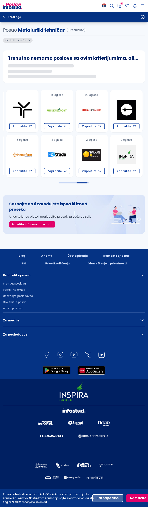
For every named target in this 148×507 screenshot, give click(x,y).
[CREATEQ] (122, 111)
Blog (21, 256)
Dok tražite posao (14, 302)
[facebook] (46, 355)
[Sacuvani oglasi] (127, 6)
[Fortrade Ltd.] (53, 156)
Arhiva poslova (13, 308)
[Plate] (119, 6)
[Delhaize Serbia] (88, 111)
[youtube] (74, 355)
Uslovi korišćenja (57, 263)
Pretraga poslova (14, 283)
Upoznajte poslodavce (18, 296)
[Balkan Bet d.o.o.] (88, 156)
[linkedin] (101, 355)
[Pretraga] (112, 6)
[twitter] (88, 355)
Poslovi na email (14, 290)
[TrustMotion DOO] (18, 111)
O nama (46, 256)
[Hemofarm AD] (18, 156)
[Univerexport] (53, 111)
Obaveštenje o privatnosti (107, 263)
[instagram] (60, 355)
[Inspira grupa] (122, 156)
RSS (24, 263)
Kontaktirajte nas (116, 256)
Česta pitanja (78, 256)
